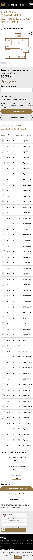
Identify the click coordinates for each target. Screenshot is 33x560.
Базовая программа (16, 488)
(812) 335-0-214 (7, 549)
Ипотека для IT (16, 494)
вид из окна (23, 62)
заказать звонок (18, 117)
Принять (18, 557)
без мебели (9, 62)
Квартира (3, 62)
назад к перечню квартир (13, 29)
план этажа (16, 62)
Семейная (16, 499)
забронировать (16, 111)
